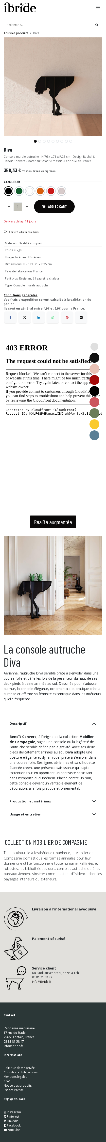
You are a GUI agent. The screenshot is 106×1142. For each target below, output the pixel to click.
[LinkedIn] (39, 317)
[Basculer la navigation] (98, 7)
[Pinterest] (67, 317)
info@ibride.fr (42, 982)
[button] (9, 139)
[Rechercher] (96, 25)
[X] (25, 317)
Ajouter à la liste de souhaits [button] (23, 232)
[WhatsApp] (53, 317)
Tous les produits (16, 33)
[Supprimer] (9, 207)
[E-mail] (81, 317)
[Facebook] (10, 317)
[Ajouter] (27, 207)
